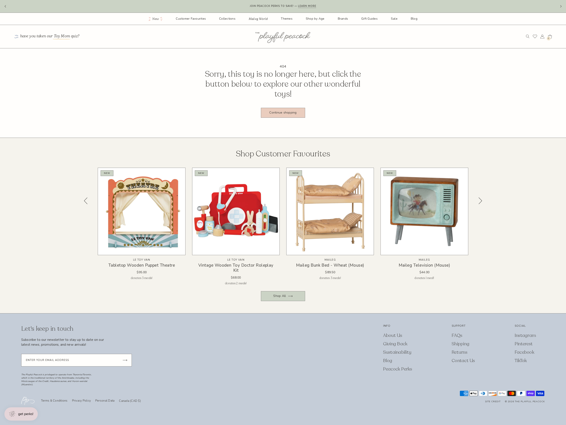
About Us (392, 335)
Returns (459, 352)
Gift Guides (369, 19)
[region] (283, 227)
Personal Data (105, 401)
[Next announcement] (561, 6)
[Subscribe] (125, 360)
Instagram (525, 335)
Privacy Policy (81, 401)
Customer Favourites (191, 19)
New (155, 19)
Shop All (279, 296)
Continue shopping (282, 112)
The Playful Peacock (530, 401)
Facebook (524, 352)
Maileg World (258, 19)
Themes (287, 19)
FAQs (457, 335)
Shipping (460, 344)
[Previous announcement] (5, 6)
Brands (343, 19)
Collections (227, 19)
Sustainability (397, 352)
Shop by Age (315, 19)
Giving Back (395, 344)
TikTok (521, 361)
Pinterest (524, 344)
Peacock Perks (397, 369)
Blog (414, 19)
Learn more (307, 4)
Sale (394, 19)
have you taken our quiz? (50, 36)
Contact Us (463, 361)
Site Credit (493, 401)
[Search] (527, 36)
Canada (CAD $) (130, 401)
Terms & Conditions (54, 401)
